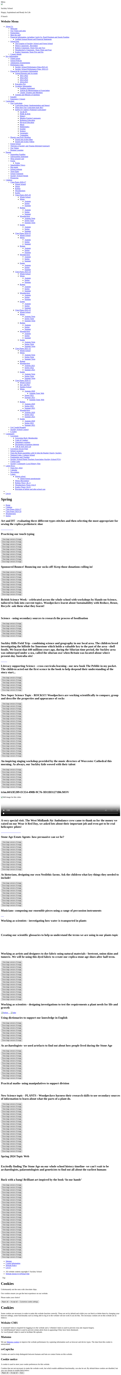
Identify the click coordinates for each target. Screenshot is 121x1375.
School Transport (16, 174)
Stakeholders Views (17, 165)
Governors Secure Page (19, 449)
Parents (8, 152)
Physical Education (27, 122)
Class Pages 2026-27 (18, 182)
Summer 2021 (30, 370)
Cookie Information (13, 1263)
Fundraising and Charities (20, 457)
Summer (28, 206)
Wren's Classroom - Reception (26, 46)
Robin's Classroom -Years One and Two (30, 48)
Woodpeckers (20, 191)
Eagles (17, 193)
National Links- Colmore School (22, 455)
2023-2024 (24, 80)
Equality (13, 97)
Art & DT (23, 112)
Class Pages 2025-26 (23, 195)
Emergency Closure (17, 99)
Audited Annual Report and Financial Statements (33, 39)
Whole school (20, 476)
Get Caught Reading (18, 427)
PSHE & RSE (25, 114)
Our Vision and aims (18, 31)
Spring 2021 (29, 395)
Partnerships (14, 33)
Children (9, 180)
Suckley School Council (19, 430)
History (22, 116)
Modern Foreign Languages (30, 118)
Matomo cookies (13, 1342)
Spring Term (29, 221)
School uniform (16, 169)
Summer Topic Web (36, 400)
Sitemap (9, 1261)
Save (21, 1373)
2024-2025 (24, 82)
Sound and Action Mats (24, 139)
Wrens (17, 186)
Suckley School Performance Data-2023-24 (31, 67)
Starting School (25, 387)
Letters (12, 474)
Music (22, 125)
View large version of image (11, 539)
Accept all (14, 1302)
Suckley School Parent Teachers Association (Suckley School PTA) (35, 459)
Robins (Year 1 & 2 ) (23, 483)
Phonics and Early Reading (20, 137)
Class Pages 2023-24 (23, 272)
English (23, 129)
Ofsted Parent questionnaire (30, 479)
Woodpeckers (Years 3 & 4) (25, 485)
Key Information (12, 56)
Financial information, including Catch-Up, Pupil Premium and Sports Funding (39, 37)
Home (8, 505)
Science (23, 131)
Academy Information (23, 86)
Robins (17, 189)
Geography (24, 133)
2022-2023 (24, 78)
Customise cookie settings (29, 1302)
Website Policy (11, 1265)
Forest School (15, 144)
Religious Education (27, 120)
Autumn (28, 201)
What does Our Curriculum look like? (29, 108)
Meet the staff (15, 35)
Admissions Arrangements (20, 63)
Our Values (14, 148)
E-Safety (13, 432)
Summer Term (30, 223)
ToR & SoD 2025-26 (23, 447)
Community (10, 434)
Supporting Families (17, 154)
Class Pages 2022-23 (23, 310)
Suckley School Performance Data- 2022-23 (31, 69)
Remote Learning (16, 150)
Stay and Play (25, 385)
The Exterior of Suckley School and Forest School (34, 44)
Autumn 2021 (30, 366)
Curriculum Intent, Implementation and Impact (32, 105)
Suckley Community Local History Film (25, 464)
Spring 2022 (29, 368)
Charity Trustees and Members (31, 93)
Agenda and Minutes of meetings (27, 95)
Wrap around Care (17, 159)
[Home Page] (2, 4)
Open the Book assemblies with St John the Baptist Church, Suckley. (36, 453)
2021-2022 (24, 76)
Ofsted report (15, 58)
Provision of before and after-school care (30, 489)
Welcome (13, 29)
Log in (8, 493)
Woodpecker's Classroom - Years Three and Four (33, 50)
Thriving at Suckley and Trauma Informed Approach (30, 146)
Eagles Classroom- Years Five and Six (29, 52)
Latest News (10, 466)
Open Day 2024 (16, 468)
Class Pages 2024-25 (23, 233)
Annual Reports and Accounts (26, 73)
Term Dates (14, 171)
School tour (14, 41)
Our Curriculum (16, 103)
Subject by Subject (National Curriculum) (30, 110)
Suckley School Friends (19, 176)
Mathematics (24, 127)
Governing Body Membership (26, 438)
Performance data (16, 65)
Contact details (15, 54)
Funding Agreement (27, 88)
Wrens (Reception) (22, 481)
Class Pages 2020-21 (23, 380)
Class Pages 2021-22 (23, 348)
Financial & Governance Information (24, 71)
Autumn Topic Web (36, 393)
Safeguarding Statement (19, 157)
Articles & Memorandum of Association (35, 90)
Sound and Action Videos (24, 142)
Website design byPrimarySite (17, 1274)
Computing (24, 135)
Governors (14, 436)
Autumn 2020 (30, 391)
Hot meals (14, 167)
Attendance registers (22, 442)
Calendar (13, 470)
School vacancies (16, 451)
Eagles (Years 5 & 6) (23, 487)
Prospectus (14, 178)
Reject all (5, 1302)
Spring (27, 203)
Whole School (20, 184)
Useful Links (15, 462)
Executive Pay (20, 84)
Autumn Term (30, 218)
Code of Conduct (21, 440)
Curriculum (10, 101)
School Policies (16, 61)
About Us (9, 26)
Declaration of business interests (27, 444)
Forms (12, 161)
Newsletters (14, 472)
